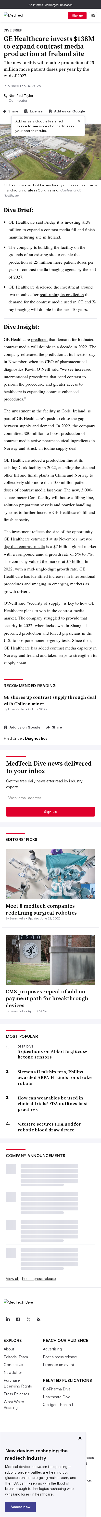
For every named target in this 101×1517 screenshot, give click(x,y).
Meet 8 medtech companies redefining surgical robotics (41, 909)
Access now (20, 1507)
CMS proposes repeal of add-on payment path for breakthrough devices (47, 998)
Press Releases (16, 1393)
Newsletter (13, 1372)
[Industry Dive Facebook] (18, 1319)
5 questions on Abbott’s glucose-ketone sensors (53, 1054)
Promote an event (58, 1364)
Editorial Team (16, 1356)
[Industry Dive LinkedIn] (7, 1319)
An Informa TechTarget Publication (51, 5)
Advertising (52, 1349)
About (9, 1349)
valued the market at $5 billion (56, 561)
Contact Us (13, 1364)
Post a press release (39, 1278)
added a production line (52, 460)
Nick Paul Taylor (21, 95)
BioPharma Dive (57, 1389)
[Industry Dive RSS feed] (38, 1319)
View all (12, 1278)
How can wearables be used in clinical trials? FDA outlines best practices (53, 1103)
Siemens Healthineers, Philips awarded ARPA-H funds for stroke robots (55, 1077)
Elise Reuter (16, 709)
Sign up (77, 15)
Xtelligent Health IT (59, 1404)
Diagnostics (36, 738)
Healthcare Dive (56, 1396)
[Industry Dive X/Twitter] (28, 1319)
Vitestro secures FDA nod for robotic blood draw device (49, 1127)
